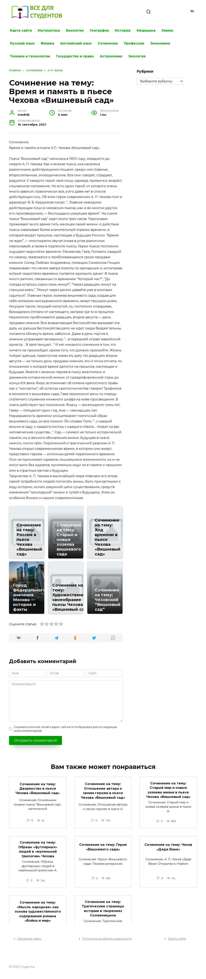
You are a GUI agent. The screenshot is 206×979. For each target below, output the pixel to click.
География (99, 30)
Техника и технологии (30, 56)
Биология (75, 30)
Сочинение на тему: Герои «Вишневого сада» (103, 847)
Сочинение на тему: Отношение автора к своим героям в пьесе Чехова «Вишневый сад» (103, 790)
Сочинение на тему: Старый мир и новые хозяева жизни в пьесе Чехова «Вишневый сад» (168, 789)
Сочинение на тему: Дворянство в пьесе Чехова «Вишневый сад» (37, 788)
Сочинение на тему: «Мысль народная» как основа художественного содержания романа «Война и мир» (38, 911)
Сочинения (108, 43)
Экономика (160, 43)
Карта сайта (21, 30)
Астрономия (111, 56)
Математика (49, 30)
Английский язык (76, 43)
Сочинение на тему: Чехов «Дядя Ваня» (168, 847)
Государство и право (75, 56)
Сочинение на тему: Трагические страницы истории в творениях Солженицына (103, 908)
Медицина (146, 30)
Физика (47, 43)
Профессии (134, 43)
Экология (137, 56)
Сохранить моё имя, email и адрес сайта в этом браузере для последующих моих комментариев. (65, 728)
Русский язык (22, 43)
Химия (167, 30)
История (123, 30)
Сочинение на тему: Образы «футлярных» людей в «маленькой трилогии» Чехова (37, 849)
